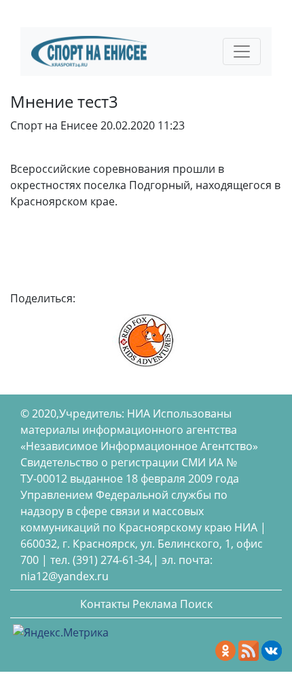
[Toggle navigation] (242, 51)
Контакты (105, 603)
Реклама (154, 603)
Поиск (196, 603)
